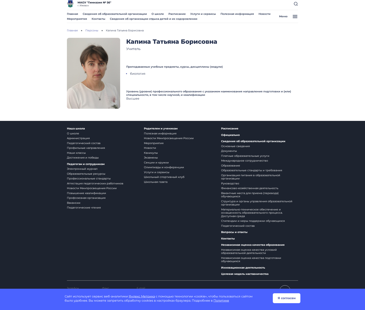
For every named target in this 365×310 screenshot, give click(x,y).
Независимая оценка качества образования (253, 245)
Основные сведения (235, 146)
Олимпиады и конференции (164, 167)
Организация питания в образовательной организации (250, 177)
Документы (229, 151)
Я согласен (287, 298)
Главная (72, 14)
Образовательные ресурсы (86, 173)
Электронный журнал (82, 168)
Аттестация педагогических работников (95, 183)
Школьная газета (155, 182)
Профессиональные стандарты (89, 178)
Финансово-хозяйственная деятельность (249, 188)
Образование (230, 165)
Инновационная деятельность (243, 267)
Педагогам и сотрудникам (86, 164)
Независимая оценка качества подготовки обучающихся (251, 259)
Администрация (78, 138)
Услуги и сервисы (203, 14)
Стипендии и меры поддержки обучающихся (253, 221)
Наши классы (76, 153)
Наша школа (76, 128)
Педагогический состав (84, 143)
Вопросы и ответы (234, 232)
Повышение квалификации (86, 193)
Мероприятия (77, 19)
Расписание (177, 14)
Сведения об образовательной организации (115, 14)
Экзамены (151, 157)
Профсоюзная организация (86, 198)
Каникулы (151, 153)
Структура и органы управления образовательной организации (256, 203)
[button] (296, 4)
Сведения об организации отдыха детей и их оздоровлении (153, 19)
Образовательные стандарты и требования (251, 170)
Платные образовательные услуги (245, 156)
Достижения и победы (83, 157)
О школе (158, 14)
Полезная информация (237, 14)
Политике (221, 300)
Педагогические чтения (84, 207)
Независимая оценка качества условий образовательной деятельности (249, 251)
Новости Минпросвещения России (92, 188)
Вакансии (73, 203)
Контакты (98, 19)
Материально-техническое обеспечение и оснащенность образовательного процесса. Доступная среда (252, 213)
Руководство (230, 183)
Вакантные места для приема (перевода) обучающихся (250, 194)
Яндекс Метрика (142, 296)
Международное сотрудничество (244, 160)
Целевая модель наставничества (244, 274)
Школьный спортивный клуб (164, 177)
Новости (265, 14)
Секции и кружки (156, 162)
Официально (230, 135)
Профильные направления (86, 148)
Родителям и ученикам (161, 128)
